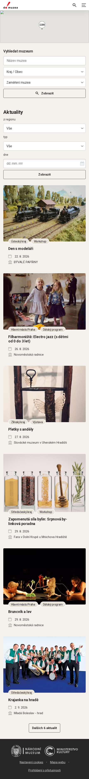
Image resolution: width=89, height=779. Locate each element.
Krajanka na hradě (23, 700)
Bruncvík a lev (19, 611)
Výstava (38, 422)
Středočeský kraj (21, 512)
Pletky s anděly (20, 429)
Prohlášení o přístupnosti (44, 770)
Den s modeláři (20, 248)
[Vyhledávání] (74, 5)
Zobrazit (47, 93)
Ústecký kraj (18, 241)
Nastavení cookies (31, 762)
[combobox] (44, 71)
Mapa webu (57, 762)
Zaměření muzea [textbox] (18, 82)
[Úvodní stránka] (10, 5)
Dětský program (53, 329)
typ (5, 137)
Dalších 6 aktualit (44, 728)
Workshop (40, 241)
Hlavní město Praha (23, 329)
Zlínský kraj (18, 422)
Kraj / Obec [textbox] (14, 72)
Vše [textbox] (9, 128)
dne (5, 154)
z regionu (9, 119)
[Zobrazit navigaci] (84, 5)
